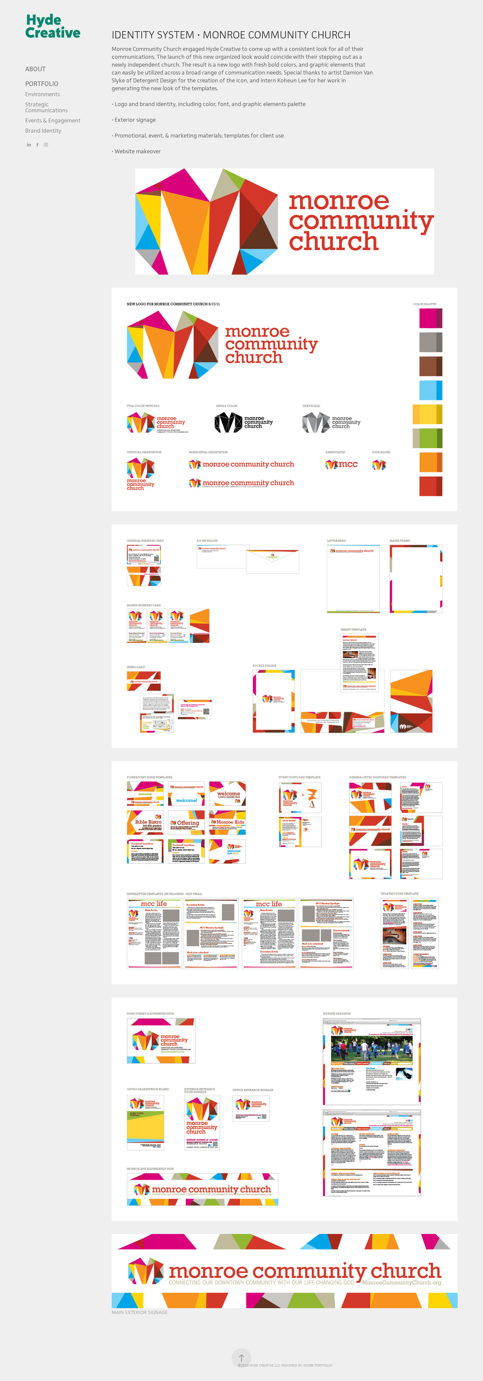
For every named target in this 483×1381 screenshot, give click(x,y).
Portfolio (41, 83)
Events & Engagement (52, 120)
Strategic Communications (46, 107)
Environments (42, 94)
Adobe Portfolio (317, 1365)
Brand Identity (43, 130)
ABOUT (35, 69)
